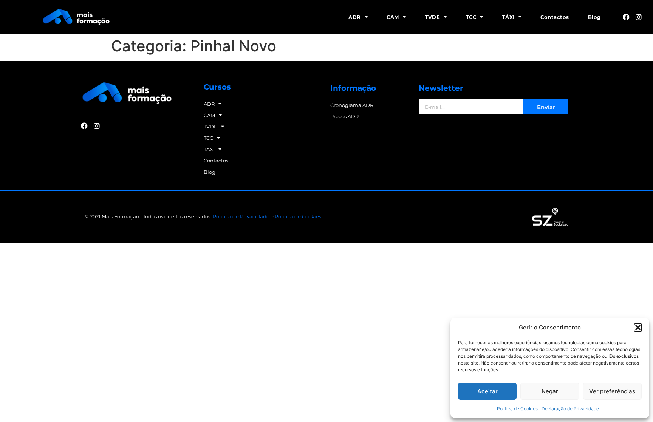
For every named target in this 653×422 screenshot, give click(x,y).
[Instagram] (638, 17)
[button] (638, 327)
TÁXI (508, 17)
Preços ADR (344, 116)
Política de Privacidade (241, 216)
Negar (550, 391)
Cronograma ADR (351, 105)
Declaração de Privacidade (570, 408)
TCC (471, 17)
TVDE (432, 17)
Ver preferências (612, 391)
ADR (354, 17)
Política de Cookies (517, 408)
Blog (594, 17)
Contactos (554, 17)
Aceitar (487, 391)
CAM (393, 17)
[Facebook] (626, 17)
